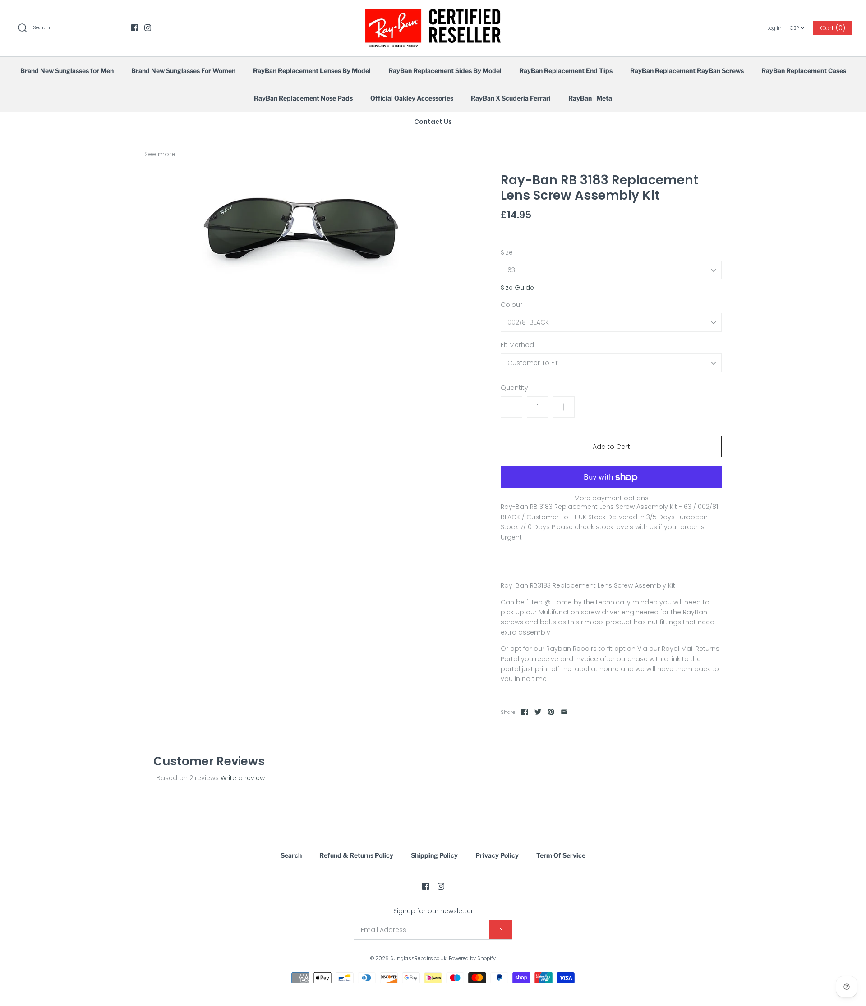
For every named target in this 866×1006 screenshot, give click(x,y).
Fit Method (517, 345)
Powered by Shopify (472, 958)
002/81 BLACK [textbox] (528, 322)
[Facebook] (134, 27)
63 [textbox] (511, 270)
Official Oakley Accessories (411, 98)
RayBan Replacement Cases (803, 70)
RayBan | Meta (590, 98)
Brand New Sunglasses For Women (183, 70)
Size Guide (517, 288)
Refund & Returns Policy (356, 855)
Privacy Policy (497, 855)
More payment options (611, 498)
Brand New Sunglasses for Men (67, 70)
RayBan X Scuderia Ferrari (511, 98)
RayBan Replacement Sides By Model (445, 70)
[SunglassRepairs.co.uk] (433, 13)
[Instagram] (147, 27)
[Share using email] (564, 712)
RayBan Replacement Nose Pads (303, 98)
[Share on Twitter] (537, 712)
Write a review (243, 777)
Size (507, 252)
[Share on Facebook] (524, 712)
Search (291, 855)
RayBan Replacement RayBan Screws (687, 70)
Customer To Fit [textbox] (532, 363)
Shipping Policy (434, 855)
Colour (511, 305)
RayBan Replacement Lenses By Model (312, 70)
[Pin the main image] (551, 712)
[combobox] (797, 24)
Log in (774, 28)
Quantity (514, 388)
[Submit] (500, 929)
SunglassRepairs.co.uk (418, 958)
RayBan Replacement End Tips (566, 70)
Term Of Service (560, 855)
